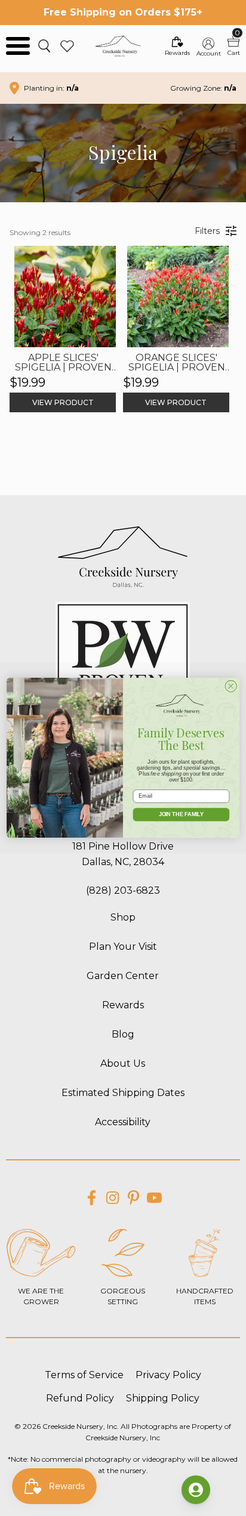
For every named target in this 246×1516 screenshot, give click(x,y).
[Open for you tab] (196, 1489)
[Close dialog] (230, 686)
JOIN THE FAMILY (181, 814)
